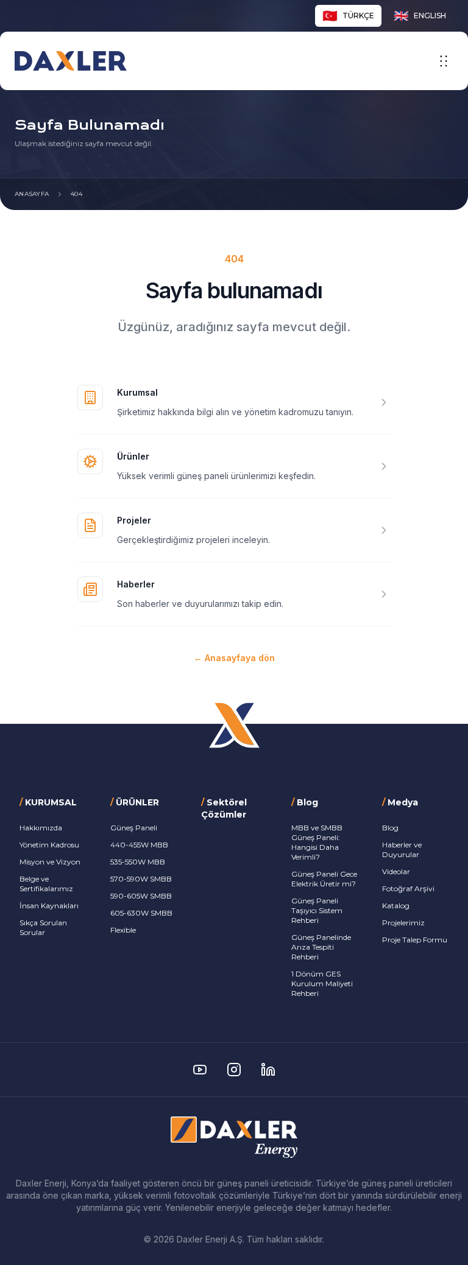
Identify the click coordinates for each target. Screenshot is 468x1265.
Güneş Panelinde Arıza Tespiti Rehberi (321, 947)
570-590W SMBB (141, 878)
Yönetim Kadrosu (49, 844)
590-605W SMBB (141, 895)
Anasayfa (32, 194)
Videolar (396, 871)
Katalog (396, 905)
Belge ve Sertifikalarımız (46, 883)
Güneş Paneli (133, 827)
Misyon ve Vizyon (50, 861)
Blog (390, 827)
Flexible (123, 929)
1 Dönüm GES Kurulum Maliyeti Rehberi (322, 983)
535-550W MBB (137, 861)
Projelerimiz (403, 922)
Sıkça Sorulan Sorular (43, 927)
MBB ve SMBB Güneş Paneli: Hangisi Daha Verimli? (316, 842)
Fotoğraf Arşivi (408, 888)
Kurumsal (137, 392)
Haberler (136, 584)
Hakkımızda (41, 827)
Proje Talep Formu (414, 939)
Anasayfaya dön (234, 658)
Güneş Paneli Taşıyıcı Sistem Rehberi (316, 910)
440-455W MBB (139, 844)
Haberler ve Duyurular (402, 849)
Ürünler (133, 456)
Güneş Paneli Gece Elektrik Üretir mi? (324, 878)
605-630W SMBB (141, 912)
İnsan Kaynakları (49, 905)
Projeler (134, 520)
